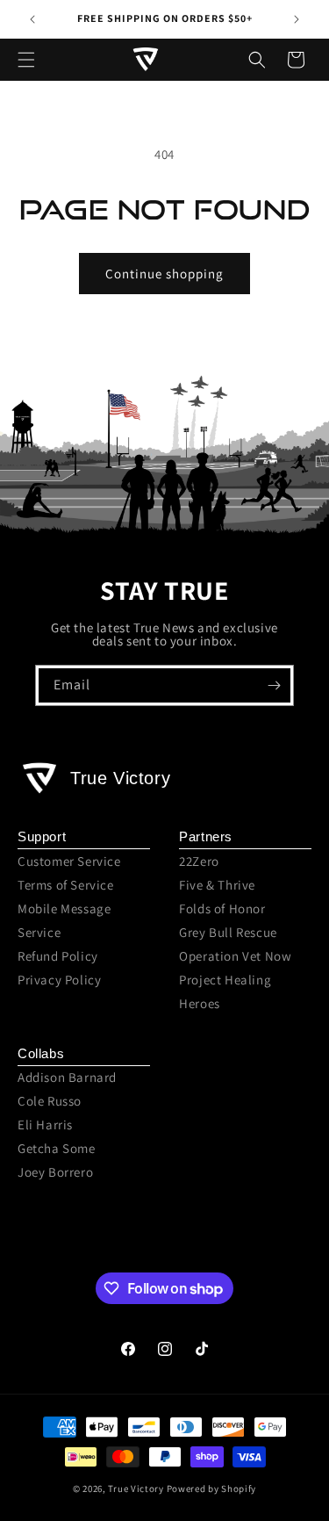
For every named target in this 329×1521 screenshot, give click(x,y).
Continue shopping (164, 273)
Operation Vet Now (235, 956)
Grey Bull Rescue (228, 932)
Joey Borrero (55, 1172)
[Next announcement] (296, 19)
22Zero (199, 861)
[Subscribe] (273, 685)
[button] (26, 59)
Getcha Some (57, 1148)
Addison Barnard (67, 1077)
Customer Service (69, 861)
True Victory (135, 1488)
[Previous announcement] (32, 19)
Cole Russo (50, 1100)
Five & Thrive (217, 884)
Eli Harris (45, 1124)
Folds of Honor (222, 908)
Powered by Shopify (212, 1488)
